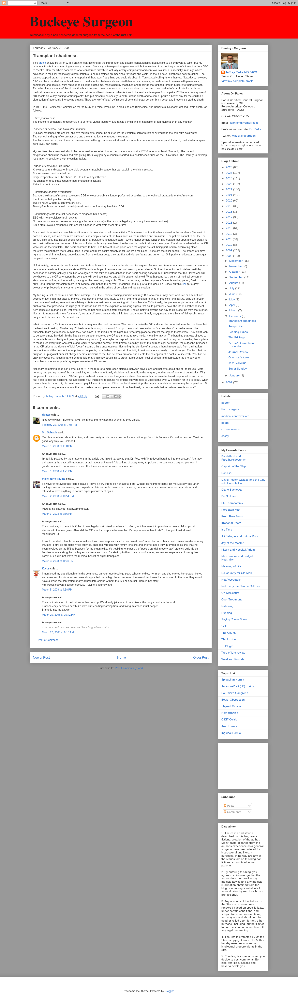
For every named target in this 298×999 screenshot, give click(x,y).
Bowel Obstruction (233, 699)
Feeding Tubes (238, 331)
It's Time (226, 529)
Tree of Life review (233, 652)
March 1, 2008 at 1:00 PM (57, 446)
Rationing (227, 606)
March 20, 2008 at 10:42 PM (58, 614)
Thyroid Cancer (231, 706)
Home (121, 657)
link (184, 283)
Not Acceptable (231, 579)
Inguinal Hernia (231, 732)
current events (230, 429)
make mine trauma (53, 478)
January (234, 375)
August (234, 282)
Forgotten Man (230, 509)
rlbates (46, 414)
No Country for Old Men (236, 573)
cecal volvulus (237, 362)
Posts (230, 805)
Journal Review (238, 352)
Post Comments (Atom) (129, 668)
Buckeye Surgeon (81, 21)
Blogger (169, 991)
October (234, 271)
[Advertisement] (241, 765)
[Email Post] (97, 396)
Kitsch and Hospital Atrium (238, 549)
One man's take (238, 357)
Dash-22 (226, 473)
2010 (229, 244)
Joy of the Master (232, 543)
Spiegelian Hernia (232, 679)
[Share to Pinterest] (119, 396)
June (232, 294)
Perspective (235, 326)
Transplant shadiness (242, 320)
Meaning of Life (231, 566)
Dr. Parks (255, 129)
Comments (233, 812)
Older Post (200, 657)
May (232, 299)
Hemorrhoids (229, 712)
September (236, 277)
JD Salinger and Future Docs (239, 536)
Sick (224, 626)
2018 (229, 211)
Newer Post (41, 657)
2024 (229, 178)
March (233, 310)
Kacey (45, 568)
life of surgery (230, 409)
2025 (229, 172)
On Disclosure (230, 592)
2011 (229, 239)
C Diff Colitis (229, 719)
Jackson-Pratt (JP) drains (237, 686)
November (236, 266)
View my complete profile (237, 81)
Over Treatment (231, 599)
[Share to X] (112, 396)
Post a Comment (48, 639)
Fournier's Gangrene (234, 693)
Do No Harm (229, 496)
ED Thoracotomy (232, 503)
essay (225, 435)
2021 (229, 195)
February (235, 316)
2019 (229, 206)
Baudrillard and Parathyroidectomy (233, 458)
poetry (225, 402)
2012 (229, 233)
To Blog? (227, 646)
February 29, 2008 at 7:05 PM (59, 424)
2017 (229, 217)
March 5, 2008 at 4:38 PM (57, 589)
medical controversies (235, 416)
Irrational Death (231, 522)
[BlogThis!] (108, 396)
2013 (229, 228)
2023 (229, 183)
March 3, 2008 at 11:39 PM (58, 561)
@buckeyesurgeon (243, 135)
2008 (229, 255)
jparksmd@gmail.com (244, 122)
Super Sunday (237, 368)
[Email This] (104, 396)
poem (225, 422)
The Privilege (236, 337)
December (236, 260)
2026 (229, 167)
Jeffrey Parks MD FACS (241, 72)
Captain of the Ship (233, 466)
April (232, 305)
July (232, 288)
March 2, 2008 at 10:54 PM (58, 496)
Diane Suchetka (231, 489)
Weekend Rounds (232, 659)
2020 (229, 200)
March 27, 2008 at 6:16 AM (58, 632)
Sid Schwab (49, 432)
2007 (229, 382)
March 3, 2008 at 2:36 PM (57, 513)
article (43, 62)
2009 (229, 250)
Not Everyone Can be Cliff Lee (240, 586)
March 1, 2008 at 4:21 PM (57, 471)
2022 (229, 189)
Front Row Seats (232, 516)
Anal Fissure (229, 726)
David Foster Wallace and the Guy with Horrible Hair (243, 481)
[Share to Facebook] (116, 396)
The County (228, 632)
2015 (229, 222)
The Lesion (228, 639)
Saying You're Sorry (234, 619)
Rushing (226, 612)
